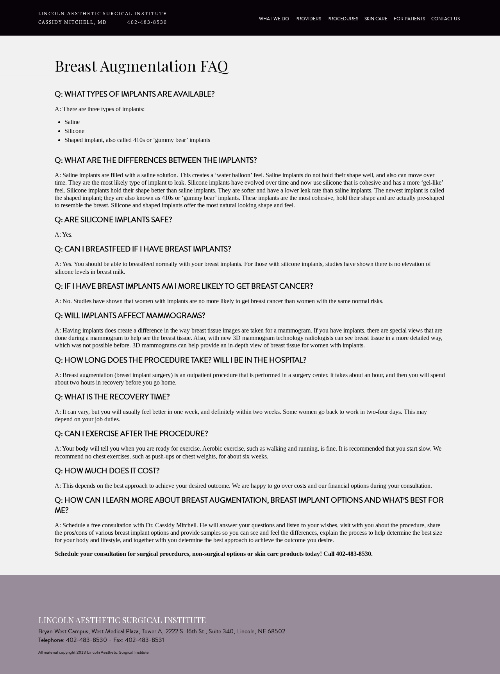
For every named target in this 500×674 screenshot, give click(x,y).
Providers (308, 19)
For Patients (409, 19)
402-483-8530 (147, 22)
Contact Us (445, 19)
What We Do (274, 19)
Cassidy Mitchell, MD (72, 22)
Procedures (342, 19)
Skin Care (376, 19)
